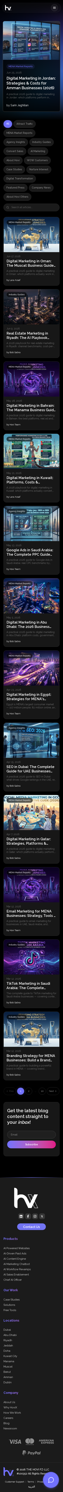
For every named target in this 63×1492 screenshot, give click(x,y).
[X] (42, 1216)
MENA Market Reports (19, 133)
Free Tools (10, 1310)
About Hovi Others (17, 196)
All (7, 123)
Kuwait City (10, 1356)
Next (51, 1091)
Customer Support (14, 1481)
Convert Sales (14, 151)
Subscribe (31, 1144)
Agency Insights (15, 142)
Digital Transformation (19, 178)
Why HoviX (10, 1407)
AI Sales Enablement (16, 1274)
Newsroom (10, 1428)
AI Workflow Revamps (17, 1269)
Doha (7, 1350)
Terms (30, 1481)
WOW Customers (37, 160)
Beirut (7, 1371)
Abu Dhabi (10, 1335)
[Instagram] (35, 1216)
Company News (41, 187)
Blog (6, 1423)
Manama (9, 1361)
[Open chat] (51, 1480)
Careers (8, 1418)
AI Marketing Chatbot (17, 1264)
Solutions (9, 1304)
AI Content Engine (15, 1258)
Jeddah (8, 1345)
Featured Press (15, 187)
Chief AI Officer (13, 1279)
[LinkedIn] (21, 1216)
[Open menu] (54, 7)
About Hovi (13, 160)
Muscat (8, 1366)
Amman (8, 1377)
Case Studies (14, 169)
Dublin (8, 1382)
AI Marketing (38, 151)
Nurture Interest (38, 169)
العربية (31, 1486)
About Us (9, 1402)
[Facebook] (28, 1216)
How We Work (12, 1412)
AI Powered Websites (17, 1248)
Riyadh (8, 1340)
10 (42, 1091)
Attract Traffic (24, 123)
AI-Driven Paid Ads (15, 1253)
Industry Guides (41, 142)
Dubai (7, 1329)
